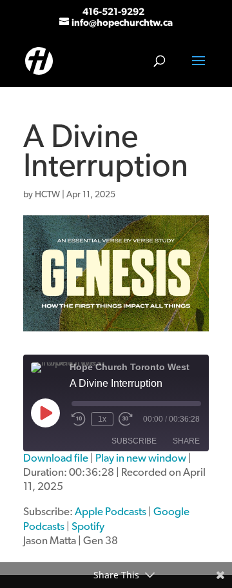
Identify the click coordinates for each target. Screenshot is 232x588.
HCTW (47, 194)
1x (102, 419)
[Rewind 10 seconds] (79, 419)
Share (186, 441)
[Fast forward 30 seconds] (126, 419)
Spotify (88, 526)
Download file (55, 458)
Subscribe (134, 441)
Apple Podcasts (110, 511)
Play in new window (140, 458)
